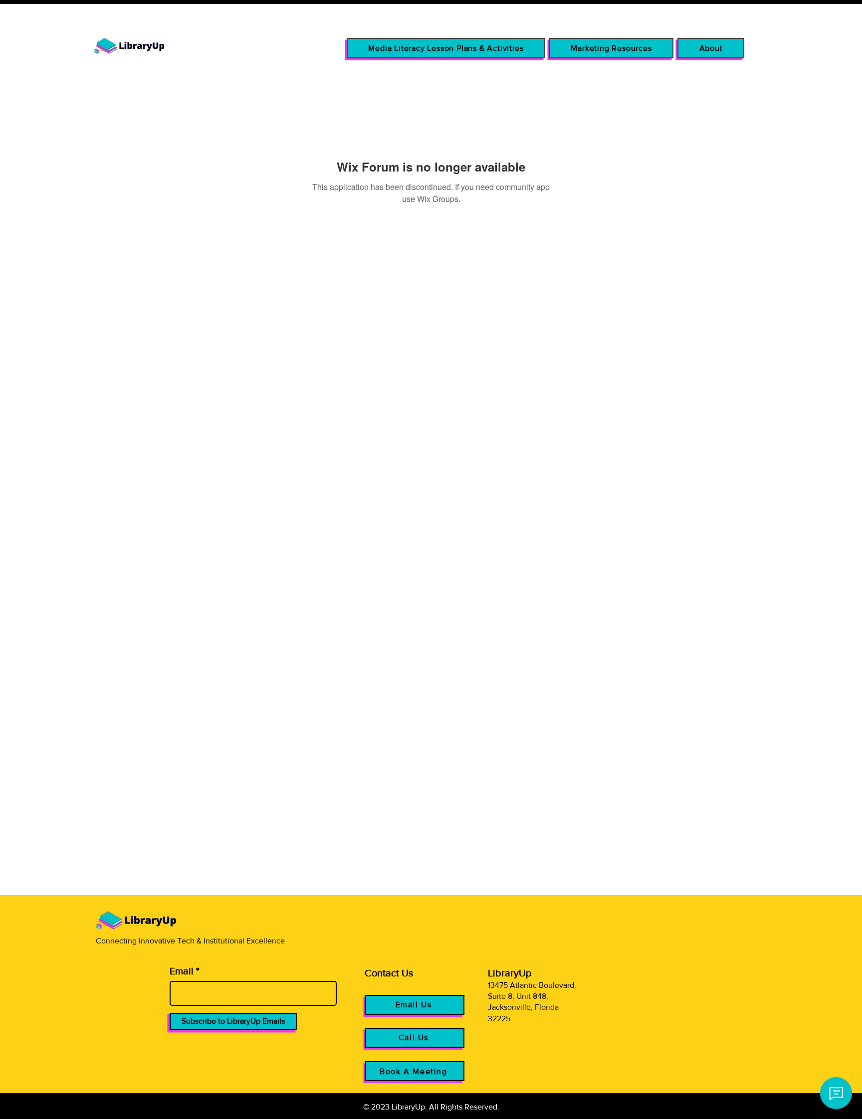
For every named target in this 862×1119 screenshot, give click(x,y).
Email (182, 971)
